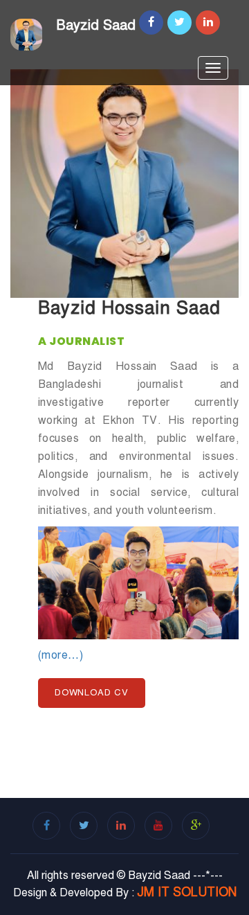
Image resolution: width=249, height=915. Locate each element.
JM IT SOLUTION (187, 892)
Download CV (92, 692)
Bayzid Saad (96, 25)
